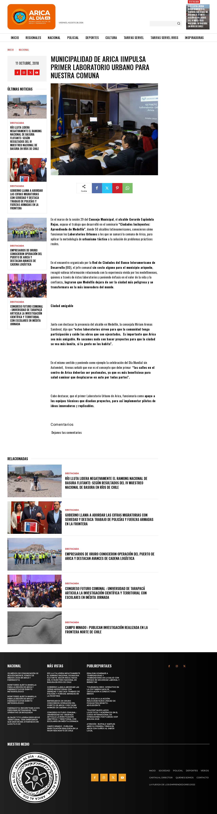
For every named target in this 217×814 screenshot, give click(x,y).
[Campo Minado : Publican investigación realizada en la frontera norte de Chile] (34, 627)
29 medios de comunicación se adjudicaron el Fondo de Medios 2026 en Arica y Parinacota (22, 676)
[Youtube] (37, 72)
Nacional (24, 49)
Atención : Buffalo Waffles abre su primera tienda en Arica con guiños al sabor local (101, 727)
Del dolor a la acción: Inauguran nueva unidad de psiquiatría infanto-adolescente (101, 702)
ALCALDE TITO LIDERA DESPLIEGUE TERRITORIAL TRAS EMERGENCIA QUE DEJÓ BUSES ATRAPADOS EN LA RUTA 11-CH (23, 720)
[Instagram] (24, 72)
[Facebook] (17, 72)
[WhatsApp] (127, 188)
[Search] (178, 23)
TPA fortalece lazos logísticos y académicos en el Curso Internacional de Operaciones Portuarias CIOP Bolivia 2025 (102, 714)
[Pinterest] (117, 188)
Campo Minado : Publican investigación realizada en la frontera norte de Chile (106, 629)
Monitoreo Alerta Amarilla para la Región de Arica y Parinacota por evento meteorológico (21, 688)
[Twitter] (30, 72)
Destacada (194, 1)
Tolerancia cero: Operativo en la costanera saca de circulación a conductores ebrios (103, 690)
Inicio (10, 49)
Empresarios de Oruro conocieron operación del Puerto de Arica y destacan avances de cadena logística (26, 257)
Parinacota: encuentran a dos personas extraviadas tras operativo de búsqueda (23, 710)
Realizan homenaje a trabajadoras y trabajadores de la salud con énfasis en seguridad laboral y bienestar (103, 677)
